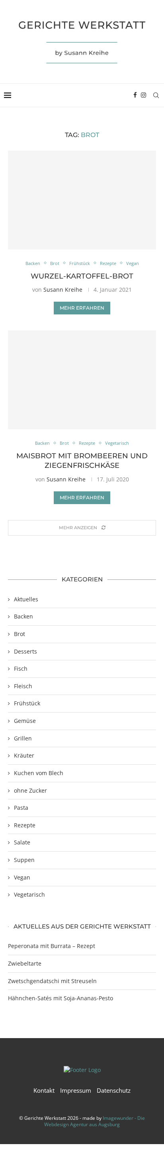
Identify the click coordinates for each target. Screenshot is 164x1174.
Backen (23, 616)
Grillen (23, 738)
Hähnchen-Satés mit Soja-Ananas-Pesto (60, 998)
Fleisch (23, 686)
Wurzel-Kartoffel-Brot (82, 276)
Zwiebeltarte (24, 963)
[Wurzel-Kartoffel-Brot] (82, 200)
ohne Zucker (30, 790)
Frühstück (27, 703)
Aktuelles (26, 599)
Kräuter (24, 755)
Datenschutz (114, 1090)
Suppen (24, 860)
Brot (19, 634)
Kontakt (44, 1090)
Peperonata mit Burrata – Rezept (51, 946)
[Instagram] (143, 95)
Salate (22, 842)
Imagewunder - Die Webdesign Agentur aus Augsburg (94, 1121)
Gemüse (25, 720)
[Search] (156, 95)
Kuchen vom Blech (38, 773)
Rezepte (24, 825)
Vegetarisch (29, 894)
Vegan (22, 877)
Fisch (20, 668)
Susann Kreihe (62, 289)
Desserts (25, 651)
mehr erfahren (82, 308)
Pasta (21, 807)
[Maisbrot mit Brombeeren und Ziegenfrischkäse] (82, 379)
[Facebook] (135, 95)
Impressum (75, 1090)
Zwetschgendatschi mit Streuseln (52, 981)
